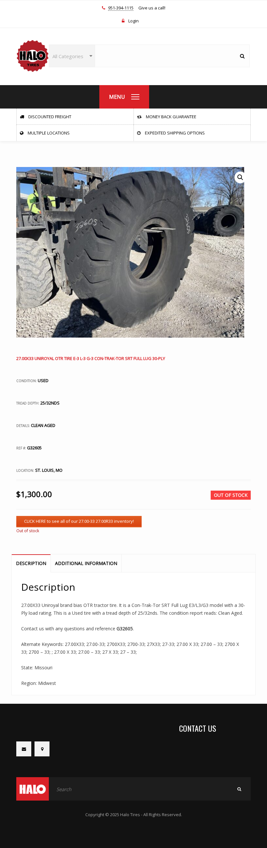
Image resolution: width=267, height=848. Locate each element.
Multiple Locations (48, 133)
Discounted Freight (49, 117)
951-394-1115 (121, 8)
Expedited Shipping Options (174, 133)
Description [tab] (31, 563)
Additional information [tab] (86, 563)
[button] (240, 177)
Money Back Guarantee (170, 117)
